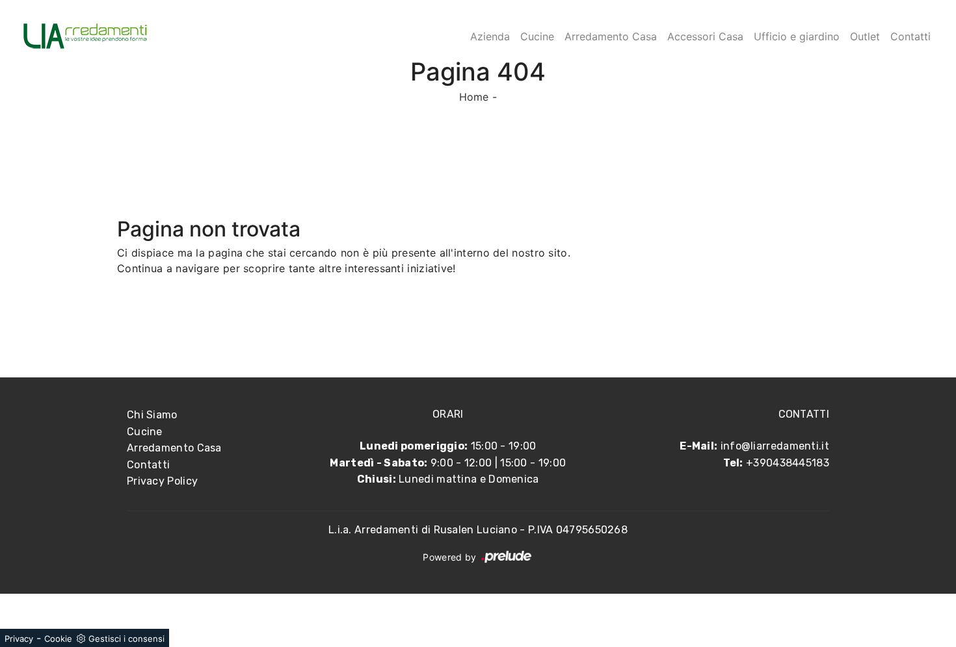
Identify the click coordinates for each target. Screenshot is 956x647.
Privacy (19, 638)
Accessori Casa (705, 36)
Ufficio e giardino (797, 36)
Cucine (537, 36)
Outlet (865, 36)
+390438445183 (787, 463)
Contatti (910, 36)
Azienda (490, 36)
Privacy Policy (162, 481)
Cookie (58, 638)
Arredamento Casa (610, 36)
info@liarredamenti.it (775, 446)
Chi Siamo (152, 415)
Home (474, 96)
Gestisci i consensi (126, 638)
